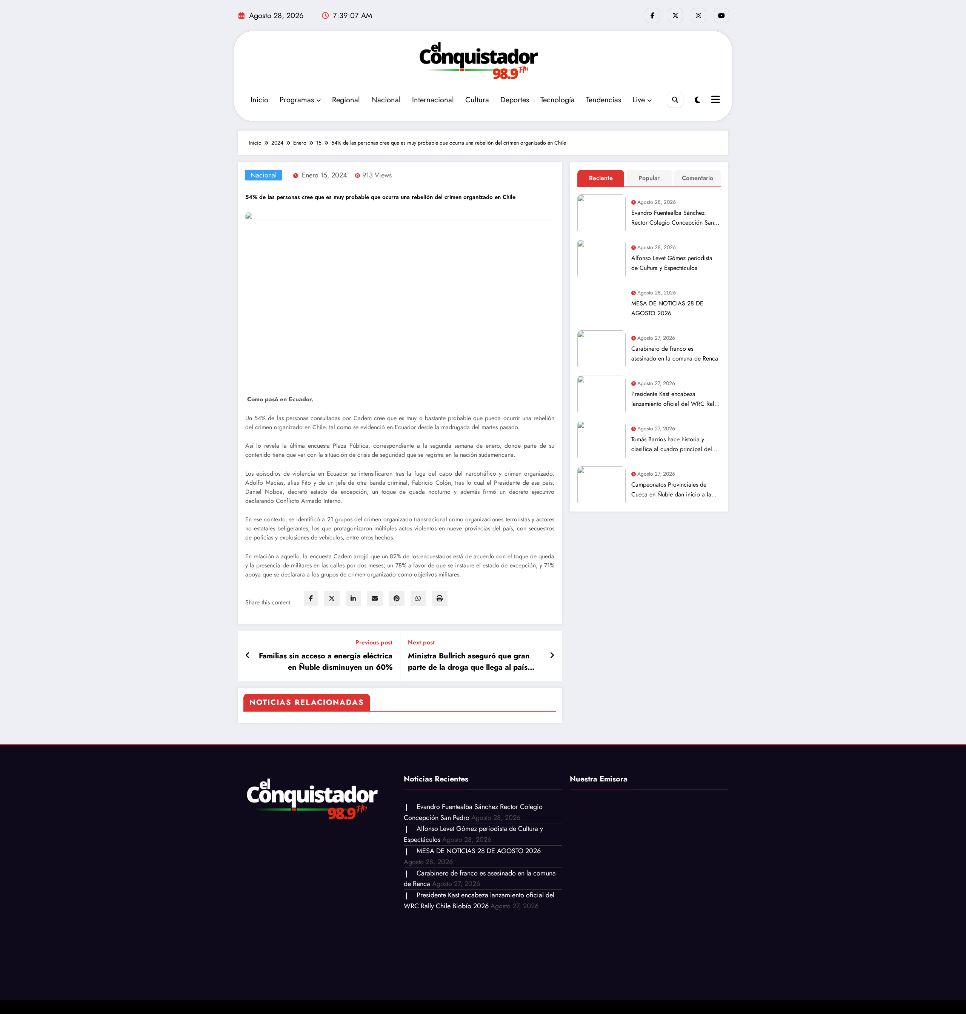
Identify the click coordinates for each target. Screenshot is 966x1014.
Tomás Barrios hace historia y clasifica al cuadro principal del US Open (671, 444)
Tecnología (557, 99)
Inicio (259, 99)
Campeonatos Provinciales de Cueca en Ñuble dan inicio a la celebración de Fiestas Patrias (671, 489)
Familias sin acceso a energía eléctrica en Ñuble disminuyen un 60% (325, 661)
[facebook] (311, 598)
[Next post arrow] (552, 656)
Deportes (514, 99)
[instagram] (698, 15)
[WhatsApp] (418, 598)
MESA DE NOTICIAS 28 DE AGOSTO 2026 (667, 308)
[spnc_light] (697, 100)
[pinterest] (397, 598)
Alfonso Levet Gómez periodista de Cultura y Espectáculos (671, 263)
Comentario (697, 178)
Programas (297, 99)
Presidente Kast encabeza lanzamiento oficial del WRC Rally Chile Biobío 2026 (674, 399)
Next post (421, 642)
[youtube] (721, 15)
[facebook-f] (652, 15)
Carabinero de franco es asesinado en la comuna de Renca (674, 353)
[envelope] (375, 598)
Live (638, 99)
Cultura (477, 99)
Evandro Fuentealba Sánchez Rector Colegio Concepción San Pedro (672, 218)
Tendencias (603, 99)
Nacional (386, 99)
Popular (649, 178)
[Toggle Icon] (714, 100)
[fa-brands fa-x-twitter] (675, 15)
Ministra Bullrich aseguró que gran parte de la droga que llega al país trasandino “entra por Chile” (469, 661)
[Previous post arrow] (247, 656)
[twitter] (332, 598)
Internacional (433, 99)
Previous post (373, 642)
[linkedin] (353, 598)
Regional (346, 99)
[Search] (675, 100)
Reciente (601, 178)
